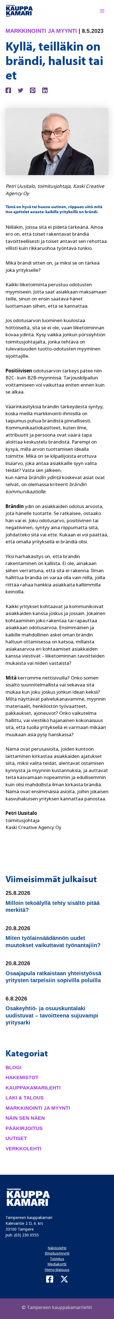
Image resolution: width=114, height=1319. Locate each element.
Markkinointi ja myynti (41, 31)
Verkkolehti (23, 1148)
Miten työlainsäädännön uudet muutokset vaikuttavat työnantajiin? (53, 941)
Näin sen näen (25, 1118)
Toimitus (57, 1258)
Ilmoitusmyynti (57, 1253)
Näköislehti (57, 1247)
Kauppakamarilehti (33, 1088)
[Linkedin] (45, 89)
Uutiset (16, 1138)
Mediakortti (57, 1263)
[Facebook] (8, 89)
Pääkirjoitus (24, 1128)
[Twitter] (20, 89)
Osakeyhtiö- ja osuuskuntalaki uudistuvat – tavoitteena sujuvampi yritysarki (52, 1015)
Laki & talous (25, 1098)
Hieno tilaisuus (57, 1269)
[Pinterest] (32, 89)
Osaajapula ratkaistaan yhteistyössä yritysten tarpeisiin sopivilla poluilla (53, 977)
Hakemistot (22, 1077)
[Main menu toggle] (102, 10)
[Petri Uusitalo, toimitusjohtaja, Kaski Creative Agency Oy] (57, 141)
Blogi (13, 1067)
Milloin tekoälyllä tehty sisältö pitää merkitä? (53, 906)
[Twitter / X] (64, 1279)
